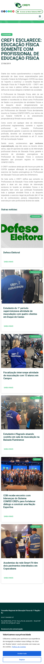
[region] (22, 647)
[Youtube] (13, 11)
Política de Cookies (19, 647)
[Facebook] (2, 11)
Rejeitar (22, 660)
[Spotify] (11, 11)
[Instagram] (4, 11)
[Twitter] (7, 11)
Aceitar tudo (22, 653)
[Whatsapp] (9, 11)
